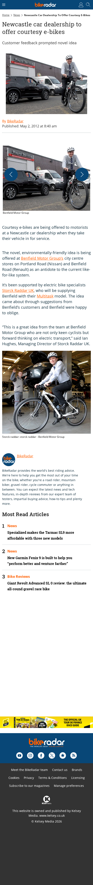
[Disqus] (46, 657)
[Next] (82, 174)
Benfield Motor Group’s (42, 258)
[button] (46, 180)
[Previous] (11, 174)
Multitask (45, 296)
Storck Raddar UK (18, 290)
